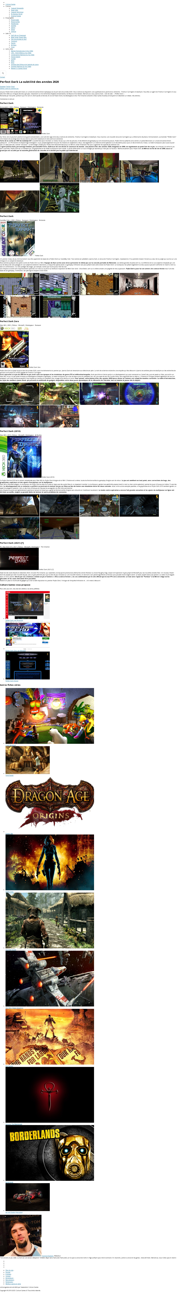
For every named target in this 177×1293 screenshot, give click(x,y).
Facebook (3, 87)
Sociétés (13, 26)
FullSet (13, 59)
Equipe (8, 1272)
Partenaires (9, 1282)
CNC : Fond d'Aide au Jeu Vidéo (21, 53)
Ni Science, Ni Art (16, 14)
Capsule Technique (17, 12)
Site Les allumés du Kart (19, 39)
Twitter (8, 87)
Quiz (13, 47)
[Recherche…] (3, 73)
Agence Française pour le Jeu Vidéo (22, 51)
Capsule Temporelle (17, 8)
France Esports (15, 57)
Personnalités (15, 22)
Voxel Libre (14, 10)
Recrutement (10, 1280)
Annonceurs (9, 1278)
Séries (13, 30)
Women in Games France (19, 68)
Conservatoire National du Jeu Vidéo (22, 55)
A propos (8, 1274)
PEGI (12, 63)
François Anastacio (47, 1256)
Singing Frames (16, 16)
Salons (13, 28)
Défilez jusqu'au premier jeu (9, 88)
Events (13, 43)
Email (13, 87)
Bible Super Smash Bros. (19, 37)
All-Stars (13, 45)
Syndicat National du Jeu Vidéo (21, 66)
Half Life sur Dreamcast (18, 35)
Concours (14, 41)
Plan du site (9, 1270)
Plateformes (14, 24)
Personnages (15, 20)
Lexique (13, 31)
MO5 (12, 61)
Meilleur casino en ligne (13, 1284)
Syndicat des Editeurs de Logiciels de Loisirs (25, 64)
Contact (2, 77)
